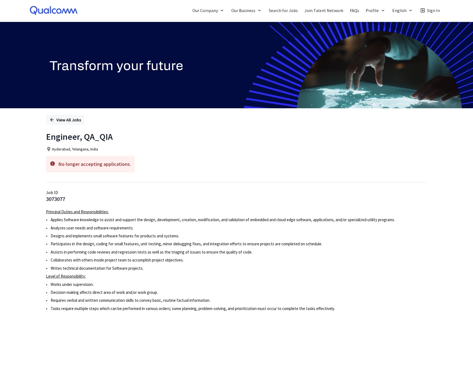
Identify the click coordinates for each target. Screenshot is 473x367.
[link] (53, 10)
